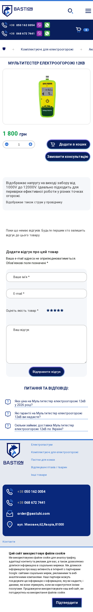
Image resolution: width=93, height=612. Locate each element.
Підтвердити (67, 602)
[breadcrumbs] (4, 49)
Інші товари (39, 474)
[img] (46, 96)
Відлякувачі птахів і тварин (49, 467)
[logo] (13, 463)
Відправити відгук (47, 371)
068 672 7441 (31, 503)
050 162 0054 (31, 492)
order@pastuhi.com (33, 514)
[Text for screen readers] (17, 16)
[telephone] (40, 25)
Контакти (9, 541)
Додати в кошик (72, 144)
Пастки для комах (43, 459)
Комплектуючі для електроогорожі (47, 49)
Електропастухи (42, 444)
